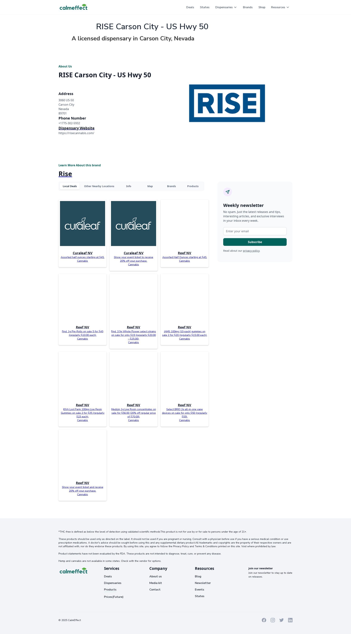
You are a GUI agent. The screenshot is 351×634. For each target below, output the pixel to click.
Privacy (100, 620)
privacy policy (251, 250)
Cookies (111, 620)
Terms (89, 620)
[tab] (70, 186)
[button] (226, 7)
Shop (261, 7)
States (205, 7)
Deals (190, 7)
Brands (248, 7)
